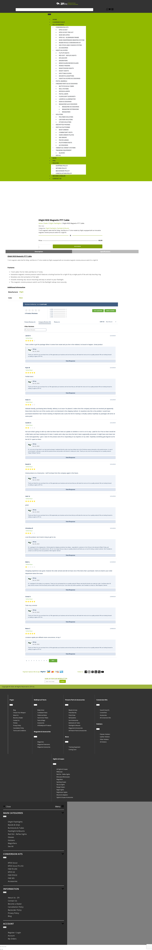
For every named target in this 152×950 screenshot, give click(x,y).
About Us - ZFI (13, 897)
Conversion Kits (62, 27)
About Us (16, 715)
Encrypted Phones (63, 125)
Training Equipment (63, 150)
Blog (14, 710)
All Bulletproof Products (44, 725)
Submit (62, 681)
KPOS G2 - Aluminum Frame (69, 37)
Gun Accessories (65, 102)
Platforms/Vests (65, 143)
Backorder (77, 246)
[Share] (4, 946)
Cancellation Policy (64, 173)
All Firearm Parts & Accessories (78, 730)
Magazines (66, 112)
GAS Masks (63, 137)
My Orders (12, 939)
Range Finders (64, 66)
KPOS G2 (11, 872)
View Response (70, 361)
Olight (21, 292)
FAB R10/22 (12, 875)
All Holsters (103, 742)
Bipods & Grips (64, 91)
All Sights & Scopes (62, 769)
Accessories (63, 48)
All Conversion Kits (105, 718)
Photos (57, 322)
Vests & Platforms (63, 127)
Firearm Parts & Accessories (67, 84)
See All (58, 155)
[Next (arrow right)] (2, 949)
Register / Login (14, 932)
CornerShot (103, 712)
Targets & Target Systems (66, 148)
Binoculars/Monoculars (69, 63)
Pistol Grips (63, 94)
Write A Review (110, 310)
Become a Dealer (59, 176)
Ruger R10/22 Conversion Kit (70, 43)
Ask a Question (98, 310)
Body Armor (63, 130)
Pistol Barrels (61, 81)
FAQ (54, 160)
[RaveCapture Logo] (41, 304)
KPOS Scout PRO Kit (66, 32)
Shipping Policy (62, 166)
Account (11, 935)
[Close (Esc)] (5, 946)
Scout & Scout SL (104, 710)
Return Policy (61, 168)
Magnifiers (63, 61)
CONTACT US (57, 178)
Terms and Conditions (19, 730)
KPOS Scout (63, 30)
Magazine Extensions (70, 109)
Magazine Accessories (70, 107)
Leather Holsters (66, 119)
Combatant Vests (65, 132)
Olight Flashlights (55, 223)
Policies (56, 163)
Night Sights (64, 71)
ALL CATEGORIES (58, 25)
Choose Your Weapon (19, 712)
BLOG (54, 158)
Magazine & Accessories (68, 104)
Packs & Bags (64, 140)
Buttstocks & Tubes (66, 86)
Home (55, 19)
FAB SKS (11, 878)
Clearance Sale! (59, 22)
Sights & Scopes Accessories (69, 78)
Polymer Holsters (66, 117)
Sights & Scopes (62, 50)
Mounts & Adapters (66, 76)
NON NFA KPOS (64, 35)
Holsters (59, 114)
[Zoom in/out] (0, 946)
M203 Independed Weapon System (71, 40)
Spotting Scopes (65, 73)
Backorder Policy (63, 171)
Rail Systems (64, 89)
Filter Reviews (29, 326)
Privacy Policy (17, 725)
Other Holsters (65, 122)
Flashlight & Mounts (67, 96)
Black (21, 298)
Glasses (62, 153)
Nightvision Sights (66, 68)
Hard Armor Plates (66, 135)
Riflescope (63, 58)
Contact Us (16, 720)
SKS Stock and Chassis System (70, 45)
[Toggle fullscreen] (2, 946)
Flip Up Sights (64, 53)
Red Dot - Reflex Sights (67, 55)
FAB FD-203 (12, 869)
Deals (46, 223)
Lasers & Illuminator (67, 99)
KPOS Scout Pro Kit (16, 866)
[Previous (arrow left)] (0, 949)
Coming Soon (72, 749)
